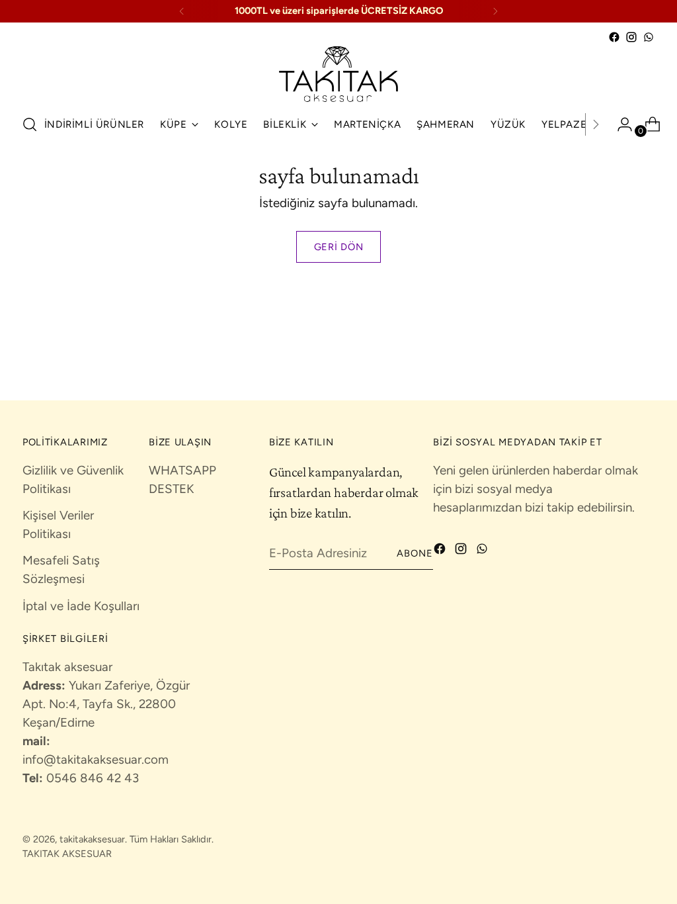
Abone (415, 553)
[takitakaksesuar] (338, 74)
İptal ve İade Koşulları (80, 605)
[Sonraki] (495, 11)
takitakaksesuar (92, 839)
